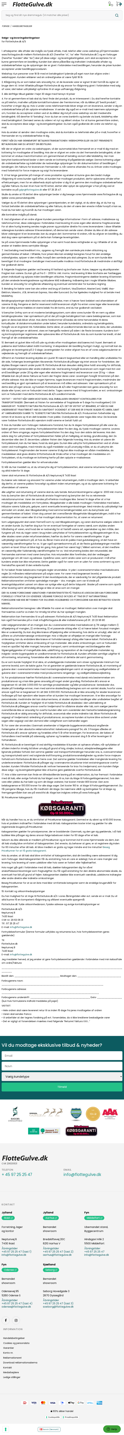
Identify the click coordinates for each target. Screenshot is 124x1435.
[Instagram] (16, 1320)
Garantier (8, 1348)
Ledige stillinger (11, 1377)
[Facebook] (6, 1320)
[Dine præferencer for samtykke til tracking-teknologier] (6, 1429)
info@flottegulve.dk (21, 927)
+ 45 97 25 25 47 (17, 1174)
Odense (9, 1270)
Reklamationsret (12, 1357)
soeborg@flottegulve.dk (58, 1306)
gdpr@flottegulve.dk (30, 189)
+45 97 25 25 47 (94, 1251)
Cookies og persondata (16, 1343)
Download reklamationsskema (20, 1362)
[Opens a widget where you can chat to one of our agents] (112, 1429)
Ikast (7, 1218)
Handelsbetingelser (14, 1338)
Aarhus (49, 1218)
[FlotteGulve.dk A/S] (32, 4)
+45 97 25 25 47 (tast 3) (58, 1303)
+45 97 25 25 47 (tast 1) (16, 1251)
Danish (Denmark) (50, 1429)
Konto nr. (8, 1352)
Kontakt (8, 1204)
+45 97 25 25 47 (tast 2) (58, 1251)
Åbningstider (10, 1248)
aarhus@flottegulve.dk (57, 1255)
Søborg (50, 1270)
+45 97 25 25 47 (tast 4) (17, 1303)
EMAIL (68, 1169)
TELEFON (7, 1169)
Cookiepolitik (54, 1417)
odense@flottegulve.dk (16, 1306)
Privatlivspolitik (71, 1417)
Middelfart (93, 1218)
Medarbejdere (11, 1372)
